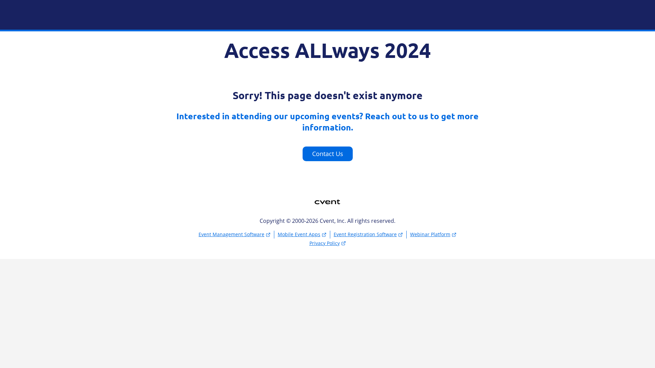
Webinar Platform (430, 234)
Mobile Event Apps (299, 234)
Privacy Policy (324, 243)
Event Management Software (231, 234)
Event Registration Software (365, 234)
